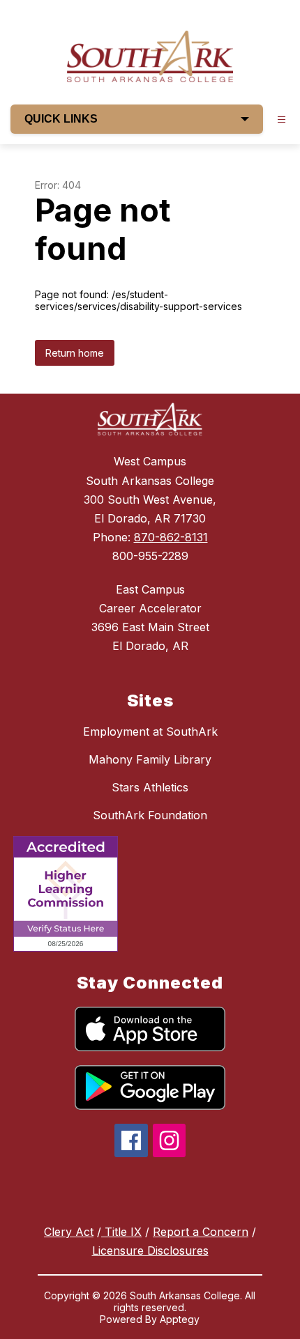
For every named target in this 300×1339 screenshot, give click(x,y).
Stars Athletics (150, 787)
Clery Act (68, 1232)
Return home (74, 353)
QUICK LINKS (61, 119)
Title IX (121, 1232)
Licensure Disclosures (150, 1250)
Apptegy (180, 1319)
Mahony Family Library (150, 759)
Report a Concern (200, 1232)
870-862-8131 (171, 537)
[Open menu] (281, 119)
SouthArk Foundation (150, 815)
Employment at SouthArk (150, 731)
